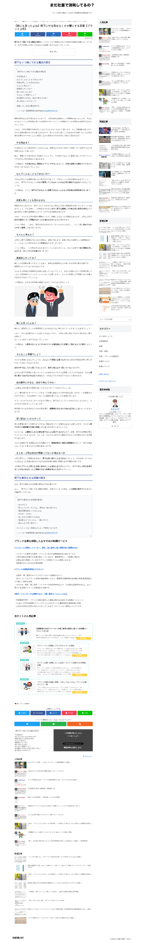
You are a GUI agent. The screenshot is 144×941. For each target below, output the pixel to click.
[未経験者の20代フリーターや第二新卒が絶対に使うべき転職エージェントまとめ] (24, 632)
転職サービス (104, 361)
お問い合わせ (104, 374)
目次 (51, 52)
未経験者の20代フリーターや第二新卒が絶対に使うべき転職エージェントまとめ (62, 630)
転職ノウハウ (104, 366)
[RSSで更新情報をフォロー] (80, 724)
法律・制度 (103, 351)
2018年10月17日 (51, 111)
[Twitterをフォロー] (27, 724)
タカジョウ (115, 409)
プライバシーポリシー (107, 381)
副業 (101, 346)
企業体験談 (103, 341)
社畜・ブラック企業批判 (22, 703)
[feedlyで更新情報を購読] (53, 724)
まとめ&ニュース (106, 336)
